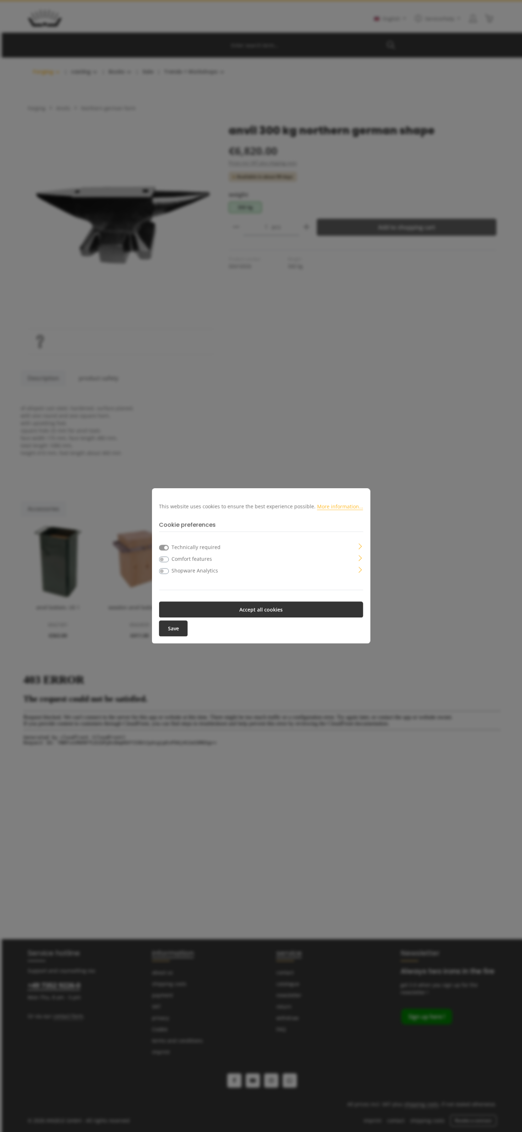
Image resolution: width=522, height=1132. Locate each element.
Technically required (196, 547)
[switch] (164, 559)
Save (173, 628)
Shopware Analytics (195, 570)
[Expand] (360, 546)
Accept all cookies (261, 609)
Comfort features (192, 559)
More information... (340, 506)
